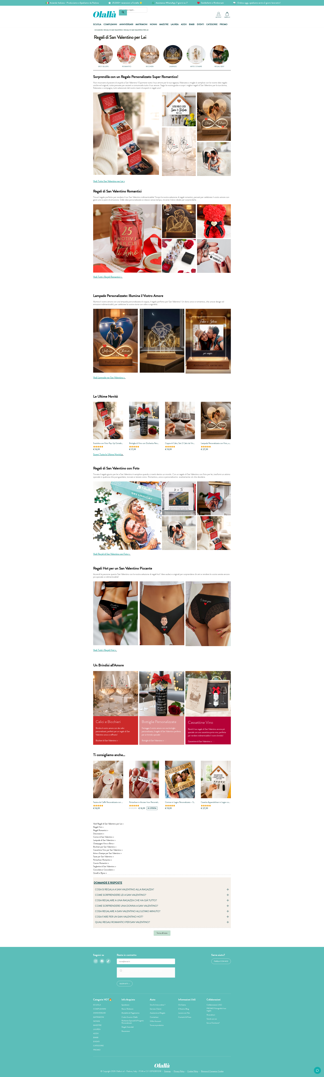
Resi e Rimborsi (127, 1009)
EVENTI (200, 24)
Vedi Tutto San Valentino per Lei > (109, 181)
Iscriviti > (124, 983)
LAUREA (175, 24)
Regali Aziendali (128, 1027)
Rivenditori (211, 1015)
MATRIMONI (141, 24)
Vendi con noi (212, 1019)
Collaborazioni (214, 999)
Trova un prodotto (157, 1025)
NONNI (153, 24)
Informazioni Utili (187, 999)
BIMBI (192, 24)
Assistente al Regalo (157, 1013)
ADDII (184, 24)
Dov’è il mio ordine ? (157, 1005)
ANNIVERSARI (126, 24)
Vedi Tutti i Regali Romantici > (107, 277)
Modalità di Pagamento (130, 1013)
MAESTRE (163, 24)
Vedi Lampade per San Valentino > (109, 377)
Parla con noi (221, 961)
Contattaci (154, 1017)
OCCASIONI (98, 30)
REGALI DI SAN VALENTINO (113, 30)
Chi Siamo (182, 1005)
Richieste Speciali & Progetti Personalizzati (133, 1021)
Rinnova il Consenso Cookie (212, 1071)
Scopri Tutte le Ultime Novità (107, 454)
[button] (162, 889)
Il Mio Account (155, 1021)
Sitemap (167, 1071)
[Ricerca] (123, 12)
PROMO (223, 24)
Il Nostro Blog (183, 1009)
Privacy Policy (179, 1071)
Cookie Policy (192, 1071)
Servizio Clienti (155, 1009)
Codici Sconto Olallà (129, 1017)
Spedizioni (125, 1005)
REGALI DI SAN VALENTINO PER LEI (136, 30)
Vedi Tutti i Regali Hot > (104, 650)
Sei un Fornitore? (213, 1023)
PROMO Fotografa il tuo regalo (216, 1009)
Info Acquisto (128, 999)
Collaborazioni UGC (214, 1005)
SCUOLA (97, 24)
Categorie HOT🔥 (102, 999)
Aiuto (152, 999)
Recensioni (126, 1031)
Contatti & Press (184, 1017)
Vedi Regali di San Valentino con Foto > (111, 554)
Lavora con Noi (184, 1013)
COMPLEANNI (110, 24)
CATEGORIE (211, 24)
